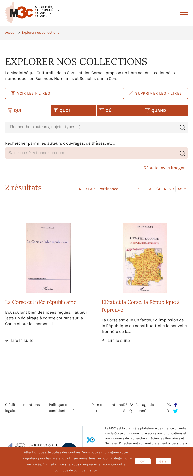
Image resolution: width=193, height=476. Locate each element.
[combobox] (90, 127)
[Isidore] (91, 441)
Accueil (10, 32)
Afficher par (161, 189)
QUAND (158, 110)
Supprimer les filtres (158, 93)
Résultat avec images (164, 167)
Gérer (163, 461)
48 (180, 188)
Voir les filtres (33, 93)
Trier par (86, 189)
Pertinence (108, 188)
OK (142, 461)
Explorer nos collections (40, 32)
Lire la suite (22, 340)
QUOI (65, 110)
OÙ (109, 110)
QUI (17, 110)
